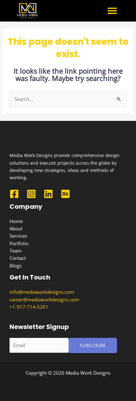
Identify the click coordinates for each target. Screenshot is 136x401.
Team (15, 250)
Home (16, 221)
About (15, 228)
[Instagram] (31, 194)
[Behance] (65, 194)
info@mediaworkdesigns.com (41, 292)
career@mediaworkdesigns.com (44, 299)
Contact (17, 258)
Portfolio (18, 243)
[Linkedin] (48, 194)
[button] (112, 10)
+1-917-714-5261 (28, 307)
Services (18, 236)
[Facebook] (14, 194)
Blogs (15, 265)
